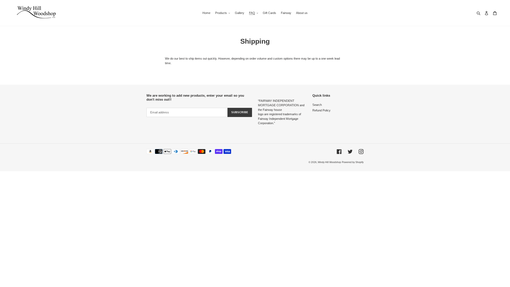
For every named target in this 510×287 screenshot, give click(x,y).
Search (317, 104)
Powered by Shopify (353, 162)
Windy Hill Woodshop (329, 162)
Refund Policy (321, 110)
